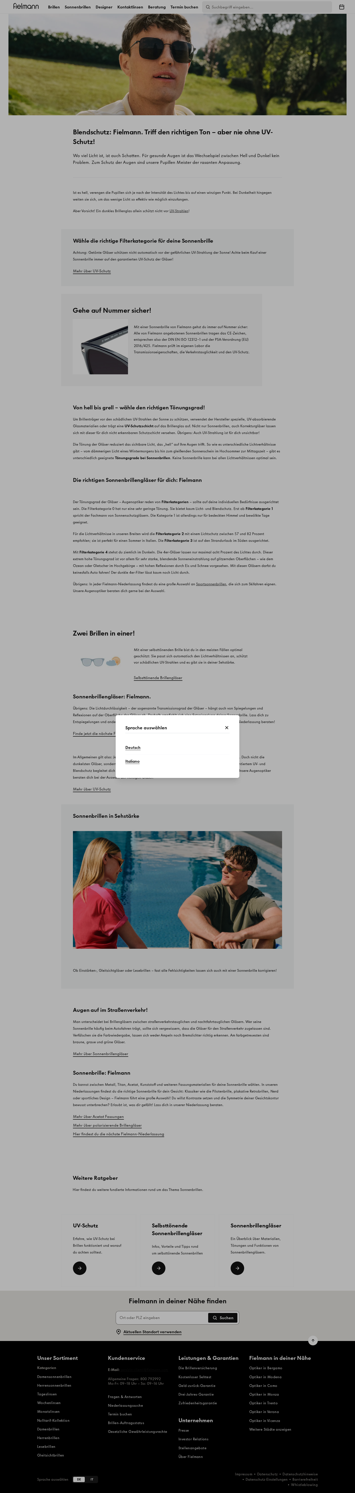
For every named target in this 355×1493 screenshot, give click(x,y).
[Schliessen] (227, 728)
